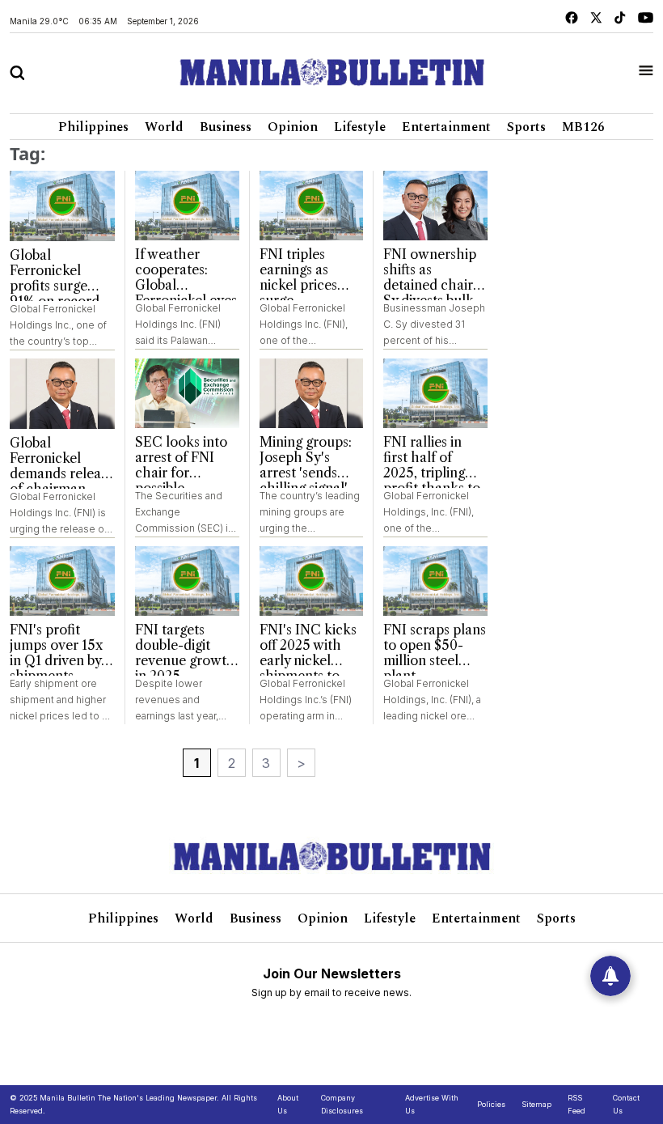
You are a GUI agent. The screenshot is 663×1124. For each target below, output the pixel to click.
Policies (491, 1104)
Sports (526, 127)
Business (225, 127)
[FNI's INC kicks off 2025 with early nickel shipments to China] (312, 581)
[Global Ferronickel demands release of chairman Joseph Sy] (62, 393)
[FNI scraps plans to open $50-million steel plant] (435, 581)
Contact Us (626, 1104)
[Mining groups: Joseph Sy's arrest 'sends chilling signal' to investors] (312, 393)
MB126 (583, 127)
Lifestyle (360, 127)
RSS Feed (576, 1104)
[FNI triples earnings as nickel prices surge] (312, 205)
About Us (287, 1104)
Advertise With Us (431, 1104)
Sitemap (536, 1104)
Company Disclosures (342, 1104)
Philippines (93, 127)
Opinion (293, 127)
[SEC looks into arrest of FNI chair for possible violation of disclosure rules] (187, 393)
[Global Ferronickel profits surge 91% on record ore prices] (62, 206)
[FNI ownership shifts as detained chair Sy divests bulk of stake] (435, 205)
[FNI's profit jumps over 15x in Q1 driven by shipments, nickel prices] (62, 581)
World (164, 127)
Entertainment (446, 127)
